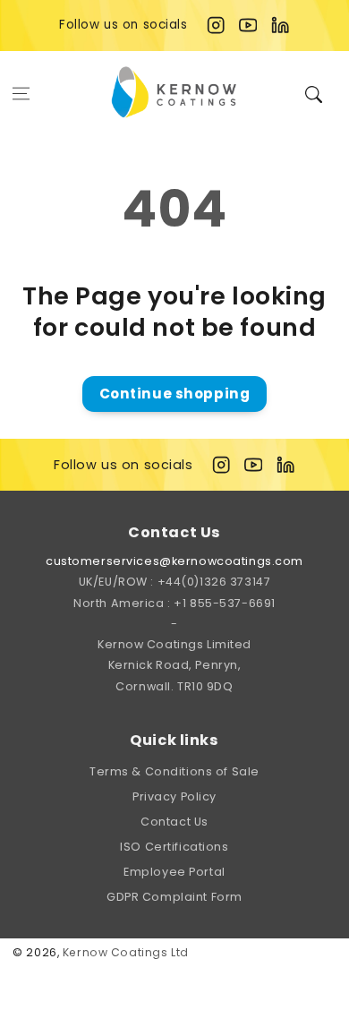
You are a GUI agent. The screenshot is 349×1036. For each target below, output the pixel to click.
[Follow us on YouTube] (248, 25)
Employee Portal (174, 871)
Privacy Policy (174, 796)
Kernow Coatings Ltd (126, 952)
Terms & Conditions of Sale (174, 771)
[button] (21, 93)
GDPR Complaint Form (174, 896)
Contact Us (174, 821)
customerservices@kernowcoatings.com (174, 561)
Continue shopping (175, 393)
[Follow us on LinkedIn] (280, 25)
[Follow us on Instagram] (216, 25)
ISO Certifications (174, 846)
